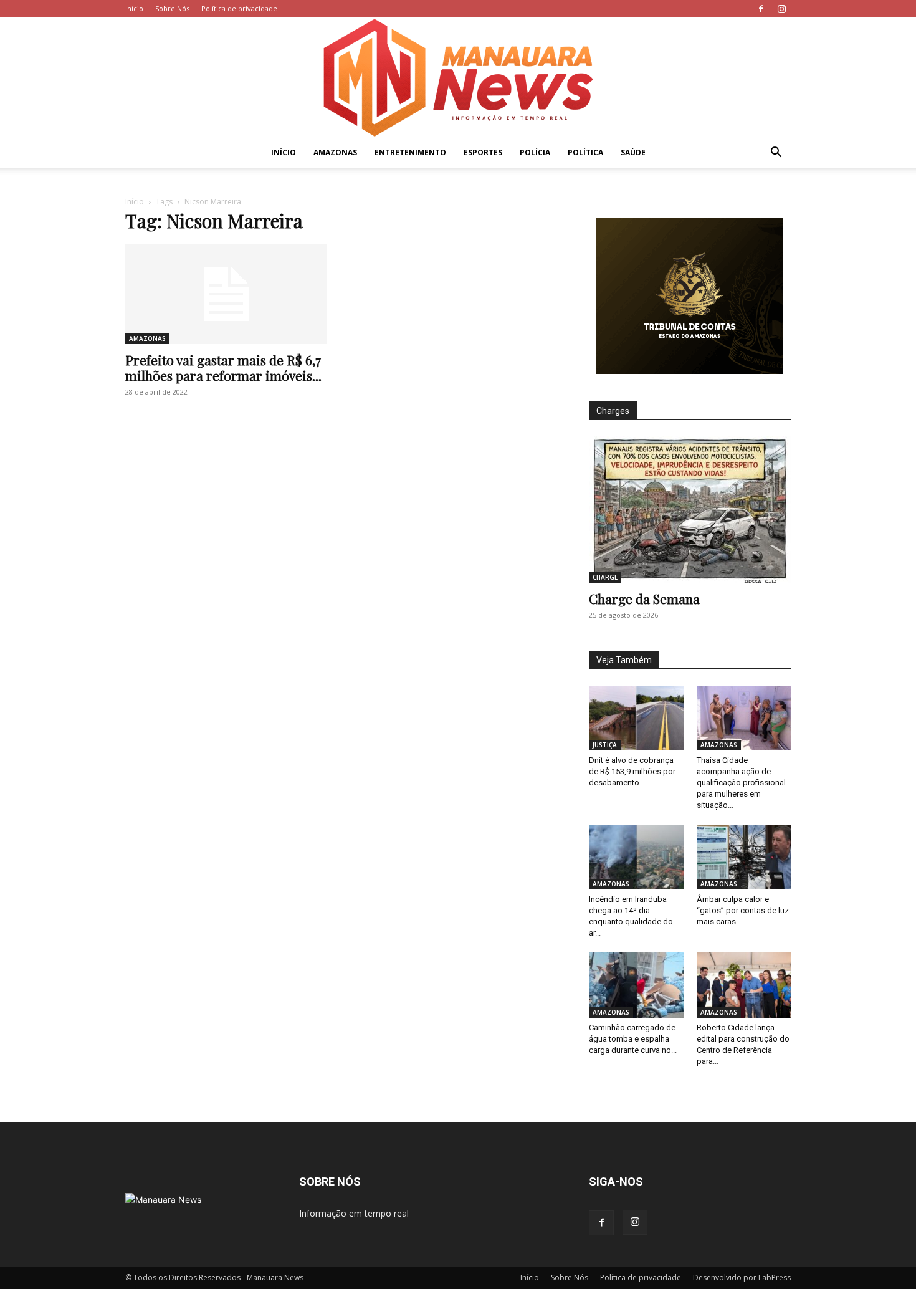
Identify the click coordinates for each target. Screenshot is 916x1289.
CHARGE (605, 577)
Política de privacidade (239, 8)
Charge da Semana (644, 598)
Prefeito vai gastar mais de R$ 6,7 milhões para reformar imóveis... (223, 367)
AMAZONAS (335, 152)
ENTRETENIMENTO (410, 152)
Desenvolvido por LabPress (742, 1277)
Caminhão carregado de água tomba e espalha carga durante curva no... (633, 1039)
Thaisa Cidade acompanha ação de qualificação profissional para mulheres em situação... (741, 782)
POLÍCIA (535, 152)
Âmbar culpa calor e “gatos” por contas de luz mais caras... (743, 910)
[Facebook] (760, 8)
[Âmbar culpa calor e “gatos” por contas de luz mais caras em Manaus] (744, 857)
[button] (776, 154)
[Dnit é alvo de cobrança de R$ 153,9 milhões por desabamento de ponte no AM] (636, 718)
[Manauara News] (458, 77)
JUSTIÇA (605, 744)
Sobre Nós (172, 8)
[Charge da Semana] (690, 509)
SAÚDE (633, 152)
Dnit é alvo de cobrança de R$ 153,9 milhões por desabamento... (632, 771)
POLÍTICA (585, 152)
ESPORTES (483, 152)
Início (134, 8)
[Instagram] (781, 8)
